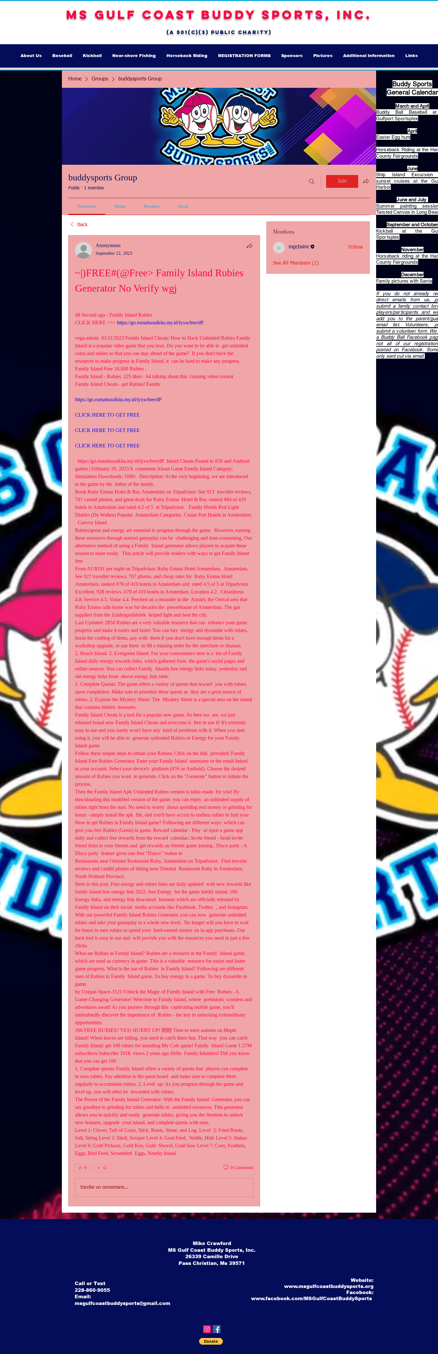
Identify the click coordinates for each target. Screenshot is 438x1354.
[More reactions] (102, 1168)
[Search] (312, 181)
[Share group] (366, 181)
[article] (164, 720)
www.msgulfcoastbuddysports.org (329, 1286)
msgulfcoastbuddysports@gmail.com (122, 1303)
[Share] (249, 246)
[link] (86, 206)
